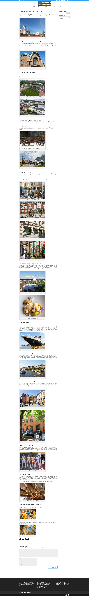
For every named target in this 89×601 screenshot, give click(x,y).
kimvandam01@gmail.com (43, 586)
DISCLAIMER (21, 592)
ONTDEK (38, 6)
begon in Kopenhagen (46, 506)
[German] (61, 15)
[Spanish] (60, 15)
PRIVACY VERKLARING (27, 592)
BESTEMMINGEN (55, 6)
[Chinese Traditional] (62, 15)
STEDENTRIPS (34, 6)
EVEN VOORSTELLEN (59, 0)
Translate (66, 18)
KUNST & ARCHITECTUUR (46, 6)
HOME (30, 6)
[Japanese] (65, 15)
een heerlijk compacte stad (26, 507)
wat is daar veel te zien (22, 523)
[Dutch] (64, 15)
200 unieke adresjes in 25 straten (26, 175)
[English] (59, 15)
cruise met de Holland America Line (26, 506)
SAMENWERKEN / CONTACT (66, 0)
